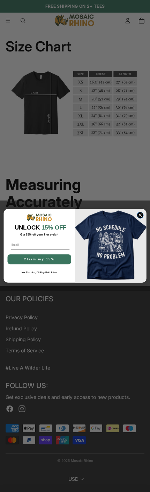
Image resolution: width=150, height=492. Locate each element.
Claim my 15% (39, 259)
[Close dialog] (140, 215)
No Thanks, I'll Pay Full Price (39, 272)
